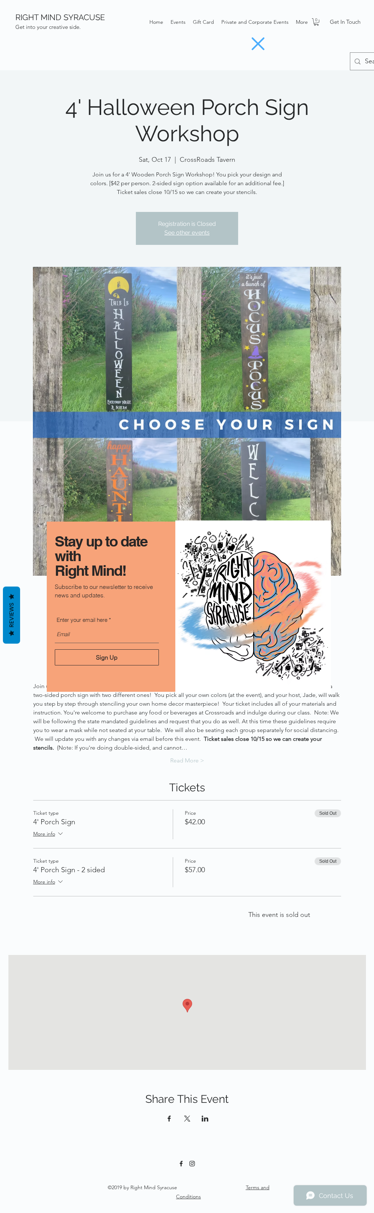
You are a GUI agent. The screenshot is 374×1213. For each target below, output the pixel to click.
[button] (258, 44)
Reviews (11, 615)
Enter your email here (82, 620)
